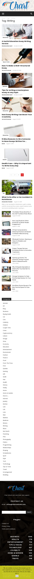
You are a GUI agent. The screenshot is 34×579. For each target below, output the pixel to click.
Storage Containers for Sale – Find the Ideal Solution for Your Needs (21, 278)
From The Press (8, 363)
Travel (5, 469)
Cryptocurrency (7, 333)
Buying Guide (7, 314)
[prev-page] (11, 174)
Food (4, 360)
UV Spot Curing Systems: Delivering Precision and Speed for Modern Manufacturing (21, 231)
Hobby (5, 387)
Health (4, 159)
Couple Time (7, 328)
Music (5, 428)
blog (4, 308)
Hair (4, 379)
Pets (4, 437)
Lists (4, 412)
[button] (3, 13)
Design (5, 338)
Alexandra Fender (7, 202)
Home (3, 18)
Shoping (5, 450)
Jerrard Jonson (6, 70)
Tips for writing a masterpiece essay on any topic (15, 91)
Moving (5, 426)
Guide (4, 377)
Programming (7, 445)
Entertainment (7, 349)
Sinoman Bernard (7, 46)
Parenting (6, 434)
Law (4, 407)
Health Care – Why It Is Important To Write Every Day (16, 164)
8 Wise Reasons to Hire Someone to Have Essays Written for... (16, 140)
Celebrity (5, 322)
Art (4, 306)
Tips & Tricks (6, 62)
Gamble (5, 368)
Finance (5, 358)
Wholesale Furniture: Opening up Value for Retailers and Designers (22, 241)
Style (4, 458)
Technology (6, 464)
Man (4, 415)
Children (5, 325)
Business (5, 86)
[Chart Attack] (17, 5)
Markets (5, 417)
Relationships (7, 447)
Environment (7, 352)
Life (4, 409)
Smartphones (7, 453)
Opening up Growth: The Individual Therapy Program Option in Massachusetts (20, 259)
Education (5, 37)
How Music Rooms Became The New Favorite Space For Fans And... (21, 287)
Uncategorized (7, 472)
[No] (32, 572)
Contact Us (5, 523)
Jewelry (5, 401)
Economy (6, 344)
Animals (5, 303)
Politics (5, 442)
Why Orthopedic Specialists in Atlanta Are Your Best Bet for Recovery (21, 268)
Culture (5, 336)
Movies (5, 423)
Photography (7, 439)
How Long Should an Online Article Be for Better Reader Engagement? (20, 222)
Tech (4, 461)
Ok (17, 576)
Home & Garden (8, 393)
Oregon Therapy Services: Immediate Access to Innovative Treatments (22, 250)
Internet (5, 398)
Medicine (5, 420)
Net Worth (6, 431)
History (5, 385)
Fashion (5, 355)
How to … (6, 396)
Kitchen (5, 404)
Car (4, 193)
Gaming (5, 371)
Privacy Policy (6, 526)
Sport (4, 456)
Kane (3, 143)
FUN (4, 366)
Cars (4, 319)
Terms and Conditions (8, 529)
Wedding (5, 475)
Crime (5, 330)
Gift (4, 374)
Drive (4, 341)
